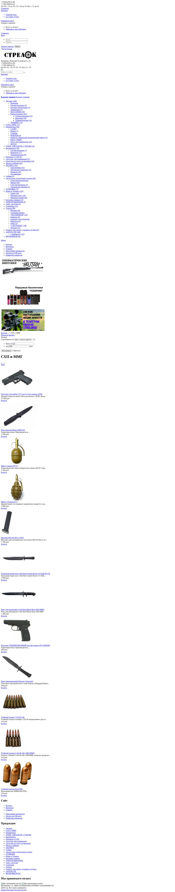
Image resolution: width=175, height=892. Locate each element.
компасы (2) (15, 217)
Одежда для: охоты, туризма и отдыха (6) (22, 230)
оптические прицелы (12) (20, 170)
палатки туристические (20, 219)
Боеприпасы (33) (12, 148)
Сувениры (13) (12, 206)
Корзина (22, 29)
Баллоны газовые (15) (14, 200)
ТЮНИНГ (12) (16, 123)
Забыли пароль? (7, 46)
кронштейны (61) (17, 168)
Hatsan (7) (14, 131)
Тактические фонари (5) (20, 187)
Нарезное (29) (20, 118)
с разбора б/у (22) (17, 234)
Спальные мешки (17, 213)
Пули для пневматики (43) (21, 142)
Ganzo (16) (14, 193)
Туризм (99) (10, 208)
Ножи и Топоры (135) (14, 191)
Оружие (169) (11, 101)
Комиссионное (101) (18, 114)
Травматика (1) (16, 110)
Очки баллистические (19, 180)
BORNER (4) (15, 135)
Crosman (13, 133)
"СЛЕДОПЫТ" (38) (18, 226)
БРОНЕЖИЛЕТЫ (13, 236)
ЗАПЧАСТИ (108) (13, 232)
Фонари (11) (15, 228)
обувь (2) (14, 223)
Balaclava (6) (15, 221)
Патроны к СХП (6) (14, 157)
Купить (4, 401)
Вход (3, 35)
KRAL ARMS (16, 140)
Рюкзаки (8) (15, 211)
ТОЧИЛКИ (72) (12, 189)
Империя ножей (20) (18, 198)
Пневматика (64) (12, 127)
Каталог (4, 333)
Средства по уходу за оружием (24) (20, 161)
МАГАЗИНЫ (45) (17, 112)
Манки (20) (15, 183)
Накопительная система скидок (13, 890)
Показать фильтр (8, 335)
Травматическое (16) (23, 120)
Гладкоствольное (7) (18, 150)
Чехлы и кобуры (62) (14, 163)
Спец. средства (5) (13, 204)
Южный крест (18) (18, 196)
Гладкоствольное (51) (23, 116)
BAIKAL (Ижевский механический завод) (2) (29, 138)
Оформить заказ (7, 21)
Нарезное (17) (16, 153)
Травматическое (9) (18, 155)
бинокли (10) (15, 172)
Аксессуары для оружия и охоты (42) (21, 178)
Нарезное (14, 103)
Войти (17, 46)
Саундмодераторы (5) (19, 185)
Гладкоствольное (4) (18, 105)
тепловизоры (15, 174)
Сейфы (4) (10, 176)
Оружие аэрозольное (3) (20, 108)
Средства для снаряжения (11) (18, 159)
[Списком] (2, 363)
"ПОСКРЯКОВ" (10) (19, 215)
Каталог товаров (23, 97)
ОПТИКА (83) (12, 165)
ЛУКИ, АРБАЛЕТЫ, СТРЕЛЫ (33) (20, 146)
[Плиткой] (4, 363)
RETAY (13, 144)
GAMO (13, 129)
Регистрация (7, 49)
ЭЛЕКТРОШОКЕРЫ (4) (16, 202)
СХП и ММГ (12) (13, 125)
